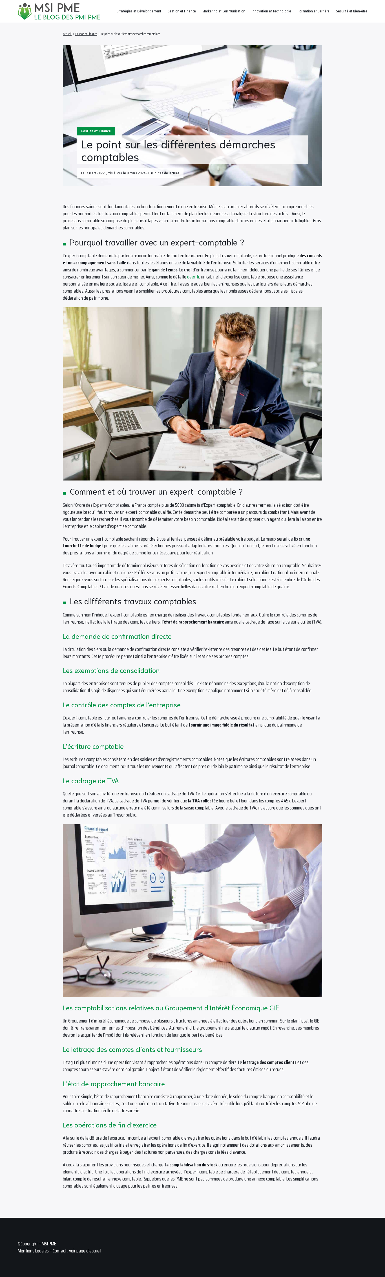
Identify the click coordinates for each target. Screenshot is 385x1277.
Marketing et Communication (223, 11)
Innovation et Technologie (271, 11)
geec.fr (193, 277)
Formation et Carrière (313, 11)
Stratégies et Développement (139, 11)
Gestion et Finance (182, 11)
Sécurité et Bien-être (351, 11)
